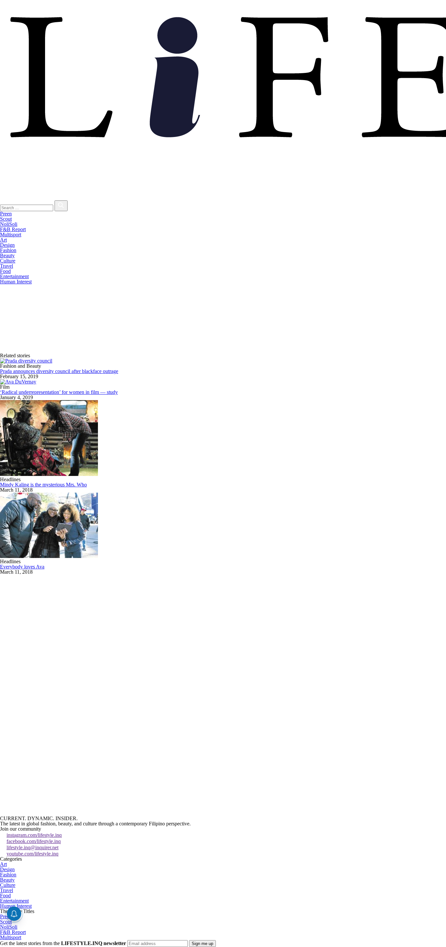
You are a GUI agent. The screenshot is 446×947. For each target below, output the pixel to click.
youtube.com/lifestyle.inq (32, 853)
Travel (6, 266)
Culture (7, 260)
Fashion (8, 250)
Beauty (7, 255)
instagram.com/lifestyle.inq (34, 835)
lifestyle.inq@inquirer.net (32, 847)
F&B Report (13, 229)
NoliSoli (8, 224)
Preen (6, 213)
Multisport (10, 234)
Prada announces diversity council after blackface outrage (59, 371)
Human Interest (16, 281)
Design (7, 245)
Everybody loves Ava (22, 566)
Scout (6, 219)
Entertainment (14, 276)
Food (5, 271)
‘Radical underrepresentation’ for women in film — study (59, 392)
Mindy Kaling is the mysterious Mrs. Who (43, 484)
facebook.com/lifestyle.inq (34, 841)
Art (3, 240)
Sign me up (202, 943)
